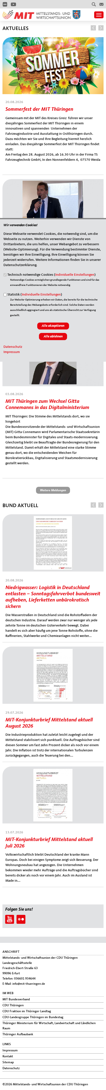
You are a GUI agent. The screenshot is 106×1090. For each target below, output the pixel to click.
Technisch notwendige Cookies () (51, 274)
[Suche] (94, 4)
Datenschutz (12, 347)
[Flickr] (4, 4)
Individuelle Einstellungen (74, 274)
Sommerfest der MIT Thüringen (39, 109)
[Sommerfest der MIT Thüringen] (53, 39)
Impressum (11, 352)
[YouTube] (13, 4)
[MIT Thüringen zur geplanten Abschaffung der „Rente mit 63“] (53, 181)
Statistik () (34, 294)
